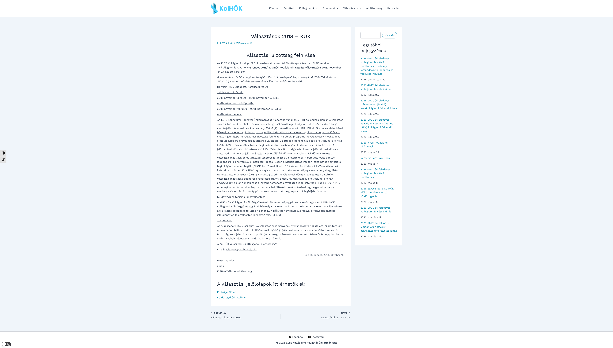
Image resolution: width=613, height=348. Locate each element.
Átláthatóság (374, 8)
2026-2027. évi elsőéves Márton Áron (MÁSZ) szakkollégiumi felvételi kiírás (378, 104)
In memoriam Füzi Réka (375, 157)
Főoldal (274, 8)
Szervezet (329, 8)
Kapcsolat (393, 8)
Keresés (389, 35)
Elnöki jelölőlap (226, 292)
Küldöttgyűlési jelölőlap (231, 297)
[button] (316, 8)
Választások (350, 8)
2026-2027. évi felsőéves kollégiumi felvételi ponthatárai (375, 173)
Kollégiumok (306, 8)
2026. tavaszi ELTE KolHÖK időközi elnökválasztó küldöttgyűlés (377, 192)
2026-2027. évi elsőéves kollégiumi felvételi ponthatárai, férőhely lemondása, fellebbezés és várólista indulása (376, 66)
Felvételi (289, 8)
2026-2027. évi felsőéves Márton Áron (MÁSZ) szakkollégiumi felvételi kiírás (378, 227)
